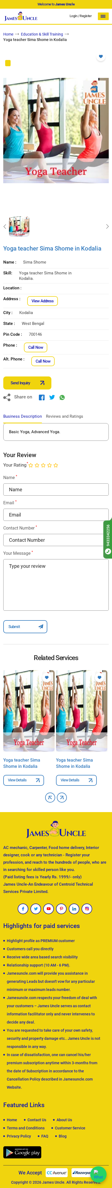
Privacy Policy (19, 1136)
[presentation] (4, 226)
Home (8, 34)
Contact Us (36, 1120)
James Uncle (53, 1182)
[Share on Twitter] (52, 397)
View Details (17, 780)
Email (10, 502)
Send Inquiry (20, 383)
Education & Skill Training (42, 34)
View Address (43, 301)
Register (86, 16)
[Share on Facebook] (42, 397)
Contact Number (20, 528)
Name (10, 477)
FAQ (44, 1136)
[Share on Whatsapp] (62, 397)
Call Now (35, 347)
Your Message (18, 553)
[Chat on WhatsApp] (98, 1174)
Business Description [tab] (22, 416)
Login (73, 16)
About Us (64, 1120)
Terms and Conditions (26, 1128)
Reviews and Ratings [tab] (64, 416)
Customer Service (70, 1128)
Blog (63, 1136)
